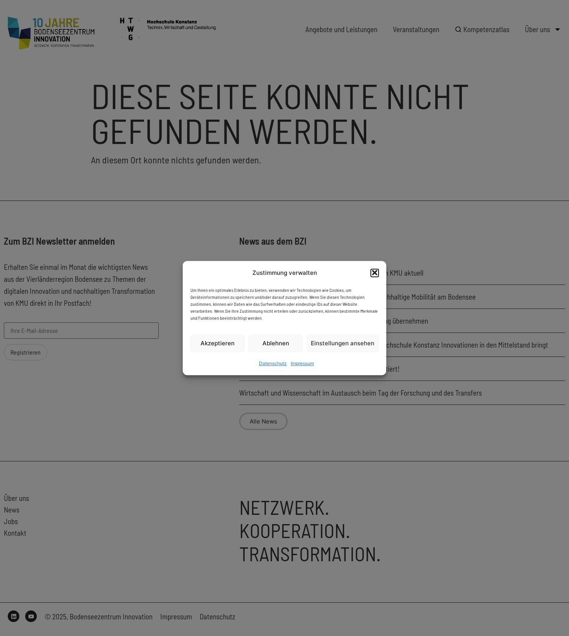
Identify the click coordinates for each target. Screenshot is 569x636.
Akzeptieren (218, 343)
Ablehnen (275, 343)
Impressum (302, 363)
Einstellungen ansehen (342, 343)
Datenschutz (273, 363)
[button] (375, 272)
